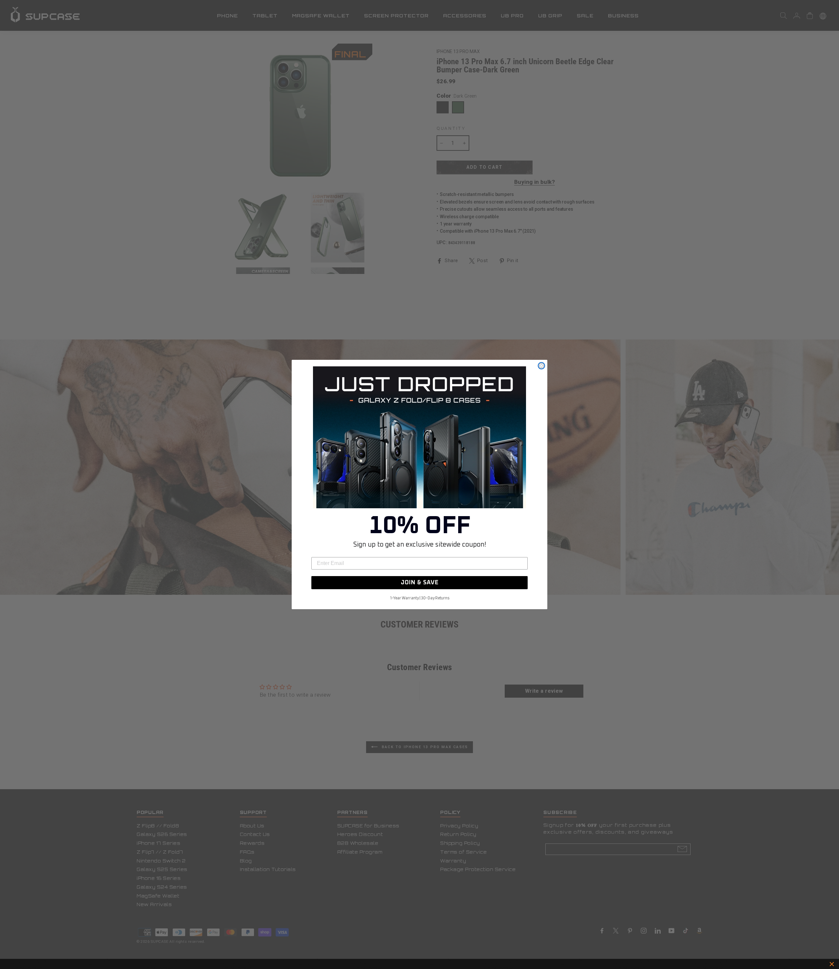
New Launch (448, 964)
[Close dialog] (541, 365)
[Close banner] (832, 964)
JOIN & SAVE (420, 583)
